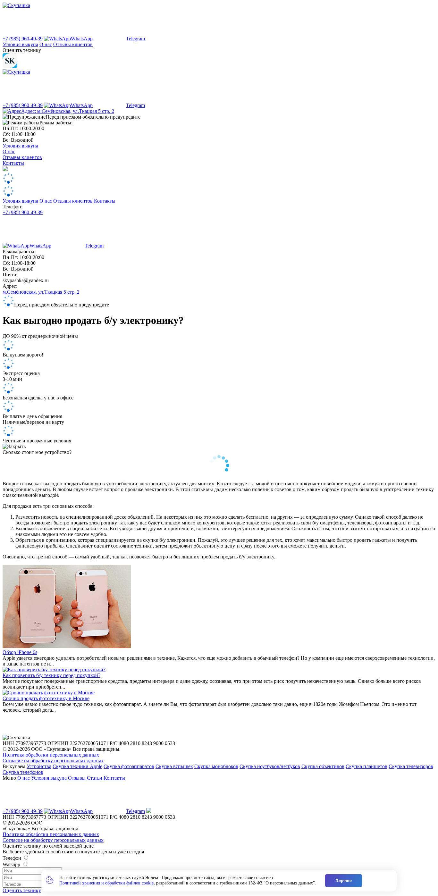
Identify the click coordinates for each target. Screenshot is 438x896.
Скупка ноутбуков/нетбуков (270, 766)
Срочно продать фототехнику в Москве (46, 698)
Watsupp (11, 864)
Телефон (12, 858)
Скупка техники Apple (77, 766)
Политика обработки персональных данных (51, 755)
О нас (45, 44)
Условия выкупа (20, 44)
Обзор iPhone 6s (20, 652)
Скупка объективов (322, 766)
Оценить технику (22, 890)
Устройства (39, 766)
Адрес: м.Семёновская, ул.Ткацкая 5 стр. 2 (67, 111)
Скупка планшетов (366, 766)
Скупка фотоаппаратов (129, 766)
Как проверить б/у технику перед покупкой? (51, 675)
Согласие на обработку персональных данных (53, 760)
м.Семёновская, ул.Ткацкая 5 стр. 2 (41, 292)
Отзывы (77, 778)
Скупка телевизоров (411, 766)
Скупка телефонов (23, 772)
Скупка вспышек (174, 766)
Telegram (135, 38)
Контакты (13, 163)
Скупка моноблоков (216, 766)
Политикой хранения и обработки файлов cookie (106, 883)
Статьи (94, 778)
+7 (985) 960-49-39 (23, 38)
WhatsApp (82, 38)
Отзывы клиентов (73, 44)
